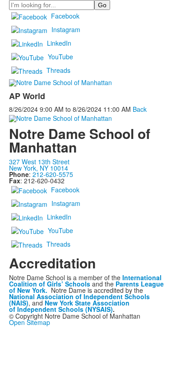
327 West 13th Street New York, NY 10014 (39, 164)
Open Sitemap (29, 322)
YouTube (60, 56)
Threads (58, 70)
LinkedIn (59, 43)
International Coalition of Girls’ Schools (85, 280)
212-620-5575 (52, 174)
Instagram (65, 29)
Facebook (65, 15)
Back (140, 109)
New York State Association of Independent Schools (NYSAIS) (69, 306)
